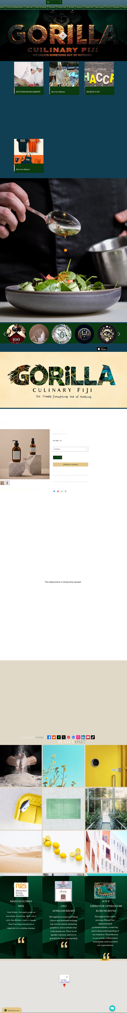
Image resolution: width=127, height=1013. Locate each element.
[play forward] (119, 334)
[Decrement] (54, 457)
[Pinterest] (68, 737)
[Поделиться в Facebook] (54, 491)
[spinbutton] (57, 457)
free (61, 440)
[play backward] (4, 334)
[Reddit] (54, 737)
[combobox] (70, 449)
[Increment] (60, 457)
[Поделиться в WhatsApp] (62, 491)
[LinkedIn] (83, 737)
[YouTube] (88, 737)
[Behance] (73, 737)
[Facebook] (49, 737)
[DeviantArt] (59, 737)
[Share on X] (65, 491)
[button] (16, 334)
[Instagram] (78, 737)
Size (54, 445)
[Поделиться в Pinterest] (58, 491)
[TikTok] (93, 737)
